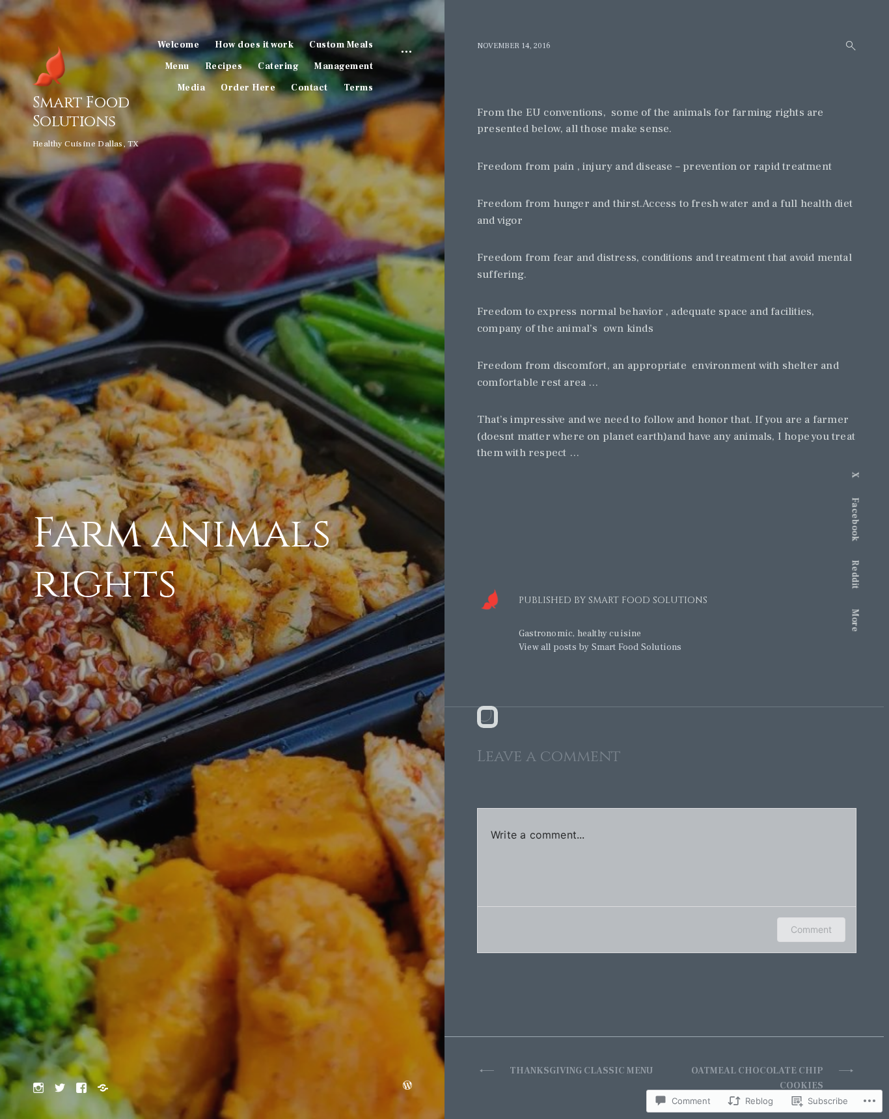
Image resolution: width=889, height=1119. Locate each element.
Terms (359, 88)
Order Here (248, 88)
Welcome (178, 45)
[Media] (103, 1086)
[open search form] (846, 46)
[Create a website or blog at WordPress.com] (407, 1086)
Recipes (224, 66)
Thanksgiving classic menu (581, 1071)
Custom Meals (341, 45)
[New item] (60, 1086)
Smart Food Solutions (81, 112)
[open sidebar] (406, 51)
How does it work (254, 45)
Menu (177, 66)
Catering (278, 66)
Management (343, 66)
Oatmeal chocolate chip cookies (757, 1078)
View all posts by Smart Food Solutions (600, 647)
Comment (811, 929)
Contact (309, 88)
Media (192, 88)
